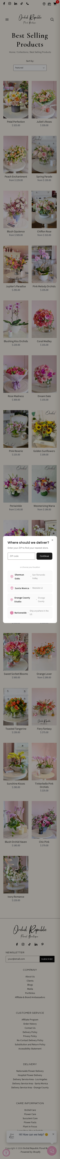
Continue (44, 556)
